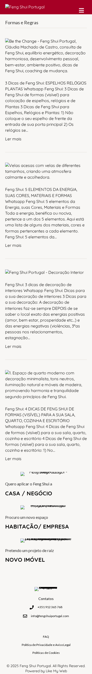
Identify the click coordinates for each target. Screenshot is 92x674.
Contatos (46, 598)
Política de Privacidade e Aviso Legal (46, 645)
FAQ (46, 637)
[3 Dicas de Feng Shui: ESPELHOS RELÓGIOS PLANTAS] (46, 55)
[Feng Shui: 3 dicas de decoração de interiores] (44, 271)
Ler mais (13, 138)
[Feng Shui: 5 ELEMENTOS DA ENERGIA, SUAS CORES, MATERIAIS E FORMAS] (46, 171)
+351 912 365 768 (50, 607)
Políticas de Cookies (46, 653)
